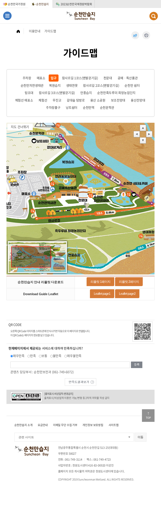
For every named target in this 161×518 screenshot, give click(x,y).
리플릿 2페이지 (129, 281)
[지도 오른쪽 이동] (149, 134)
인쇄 (146, 35)
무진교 (57, 100)
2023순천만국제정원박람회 (76, 4)
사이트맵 (114, 425)
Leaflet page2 (127, 293)
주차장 (27, 77)
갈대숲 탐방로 (76, 100)
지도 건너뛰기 (20, 126)
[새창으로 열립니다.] (80, 381)
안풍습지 (86, 92)
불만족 (57, 355)
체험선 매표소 (24, 100)
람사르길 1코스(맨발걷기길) (80, 77)
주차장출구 (53, 107)
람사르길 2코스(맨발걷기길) (101, 85)
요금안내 (43, 425)
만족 (33, 355)
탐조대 (29, 92)
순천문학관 (107, 107)
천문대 (107, 77)
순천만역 (88, 107)
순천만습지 (42, 4)
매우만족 (19, 355)
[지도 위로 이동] (143, 128)
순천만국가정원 (17, 4)
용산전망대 (138, 100)
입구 (53, 77)
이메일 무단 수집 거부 (65, 425)
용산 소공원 (97, 100)
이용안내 (34, 31)
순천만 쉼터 (132, 85)
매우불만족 (74, 355)
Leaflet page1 (102, 293)
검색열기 (153, 16)
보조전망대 (118, 100)
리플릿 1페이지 (100, 281)
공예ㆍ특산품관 (128, 77)
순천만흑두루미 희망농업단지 (116, 92)
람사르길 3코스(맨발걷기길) (57, 92)
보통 (44, 355)
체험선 (42, 100)
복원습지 (55, 85)
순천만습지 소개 (23, 425)
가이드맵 (50, 31)
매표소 (41, 77)
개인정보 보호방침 (92, 425)
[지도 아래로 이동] (143, 140)
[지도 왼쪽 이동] (136, 134)
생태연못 (72, 85)
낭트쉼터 (71, 107)
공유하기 (135, 35)
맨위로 (148, 415)
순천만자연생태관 (32, 85)
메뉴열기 (7, 15)
